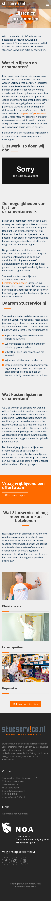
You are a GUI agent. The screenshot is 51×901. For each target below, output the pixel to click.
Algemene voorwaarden (15, 813)
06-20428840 (12, 787)
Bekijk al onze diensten (25, 704)
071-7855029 (11, 784)
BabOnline (31, 886)
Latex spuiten (12, 647)
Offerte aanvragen (15, 495)
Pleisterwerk (12, 606)
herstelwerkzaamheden (14, 282)
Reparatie (9, 688)
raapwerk (25, 113)
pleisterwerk (40, 113)
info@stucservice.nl (14, 790)
